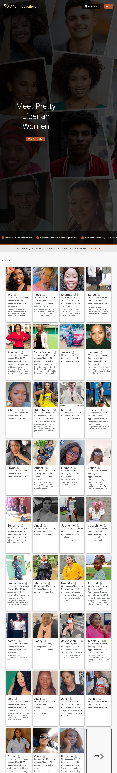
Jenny (92, 468)
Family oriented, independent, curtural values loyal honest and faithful (99, 427)
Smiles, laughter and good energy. (72, 768)
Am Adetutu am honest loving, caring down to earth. (45, 422)
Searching (65, 537)
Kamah (12, 641)
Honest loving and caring (97, 540)
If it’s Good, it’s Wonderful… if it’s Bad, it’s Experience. (72, 657)
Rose (37, 294)
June (64, 698)
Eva (9, 294)
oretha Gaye (15, 583)
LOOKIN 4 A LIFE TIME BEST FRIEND (72, 306)
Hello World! (38, 710)
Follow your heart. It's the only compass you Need (16, 541)
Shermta (66, 294)
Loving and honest (68, 540)
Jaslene (93, 352)
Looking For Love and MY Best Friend (99, 595)
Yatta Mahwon (43, 352)
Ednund (93, 583)
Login (108, 6)
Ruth (64, 410)
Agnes (11, 756)
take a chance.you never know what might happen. (18, 364)
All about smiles (40, 713)
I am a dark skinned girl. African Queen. (99, 480)
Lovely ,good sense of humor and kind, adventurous (72, 484)
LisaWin (66, 468)
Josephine (95, 525)
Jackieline (68, 525)
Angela (65, 352)
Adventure (11, 710)
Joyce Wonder (70, 641)
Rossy (38, 641)
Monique (94, 641)
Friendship (51, 248)
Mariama (40, 583)
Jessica (93, 410)
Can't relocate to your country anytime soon (99, 422)
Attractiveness (79, 248)
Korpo (92, 294)
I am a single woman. (42, 771)
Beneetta (13, 525)
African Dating (23, 248)
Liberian (64, 248)
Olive (37, 756)
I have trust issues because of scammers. (72, 710)
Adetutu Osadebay (43, 410)
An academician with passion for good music (72, 480)
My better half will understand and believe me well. (17, 658)
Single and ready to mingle (98, 537)
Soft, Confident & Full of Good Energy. (18, 306)
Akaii (37, 698)
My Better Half (12, 653)
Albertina (13, 410)
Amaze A (37, 480)
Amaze (39, 468)
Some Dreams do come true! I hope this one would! (18, 537)
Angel (38, 525)
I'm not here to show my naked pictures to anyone (72, 595)
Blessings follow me (95, 653)
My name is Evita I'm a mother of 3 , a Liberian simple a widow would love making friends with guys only (17, 601)
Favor (11, 468)
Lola (10, 698)
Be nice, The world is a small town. (72, 653)
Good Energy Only (95, 364)
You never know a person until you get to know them (18, 595)
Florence (67, 756)
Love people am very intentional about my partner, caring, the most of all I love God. (99, 659)
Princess (13, 352)
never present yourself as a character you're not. (45, 364)
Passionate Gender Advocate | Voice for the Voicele (45, 306)
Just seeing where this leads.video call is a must (18, 768)
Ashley (92, 698)
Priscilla (66, 583)
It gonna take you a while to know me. (71, 714)
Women (38, 248)
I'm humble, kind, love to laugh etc (70, 599)
